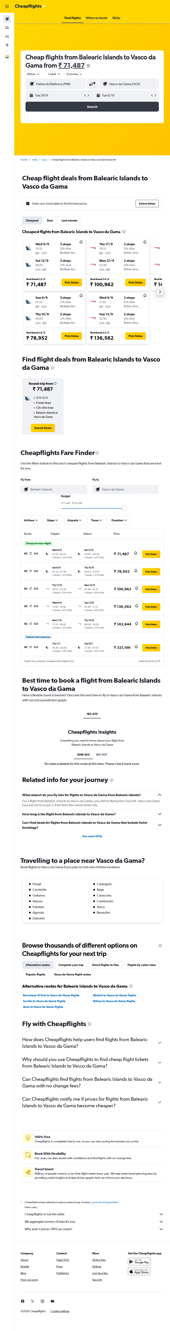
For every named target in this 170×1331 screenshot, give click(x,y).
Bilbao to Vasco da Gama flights (114, 1001)
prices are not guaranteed (105, 1202)
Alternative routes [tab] (38, 965)
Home (24, 159)
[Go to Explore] (7, 45)
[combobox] (75, 74)
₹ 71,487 (71, 65)
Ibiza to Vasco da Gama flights (43, 1006)
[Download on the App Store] (139, 1271)
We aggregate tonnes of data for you (50, 1222)
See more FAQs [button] (92, 836)
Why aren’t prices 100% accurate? (48, 1229)
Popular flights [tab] (35, 974)
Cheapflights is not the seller (44, 1214)
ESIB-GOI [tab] (83, 754)
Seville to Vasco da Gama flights (44, 1001)
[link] (43, 428)
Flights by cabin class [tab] (142, 965)
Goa (44, 159)
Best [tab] (50, 220)
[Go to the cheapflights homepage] (30, 6)
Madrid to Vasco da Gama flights (114, 995)
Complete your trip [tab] (71, 965)
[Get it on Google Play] (139, 1261)
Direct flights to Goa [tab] (105, 965)
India (34, 159)
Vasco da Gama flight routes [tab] (72, 974)
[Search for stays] (7, 28)
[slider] (124, 508)
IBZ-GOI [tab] (92, 714)
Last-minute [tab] (69, 220)
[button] (7, 6)
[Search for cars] (7, 36)
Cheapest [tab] (32, 220)
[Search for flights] (7, 19)
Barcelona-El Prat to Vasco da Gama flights (51, 995)
